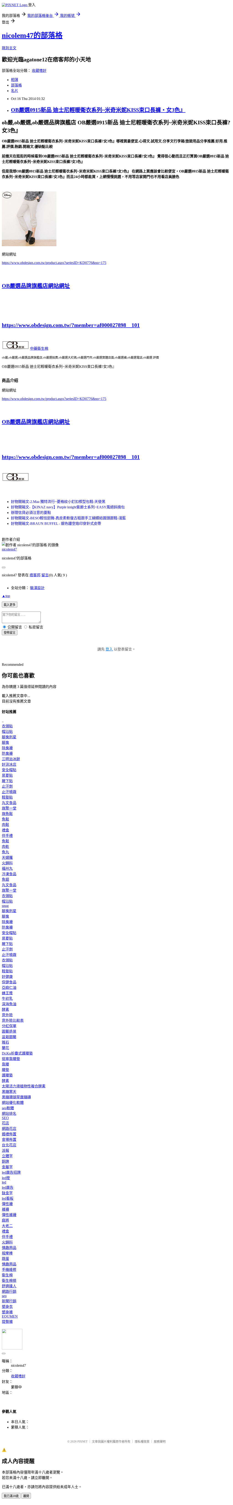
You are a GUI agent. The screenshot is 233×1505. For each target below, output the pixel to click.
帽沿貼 (7, 732)
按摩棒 (7, 1253)
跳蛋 (5, 1259)
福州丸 (7, 868)
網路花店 (9, 1129)
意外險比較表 (13, 1020)
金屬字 (7, 1167)
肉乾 (5, 847)
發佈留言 (9, 632)
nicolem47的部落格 (32, 35)
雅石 (5, 1042)
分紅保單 (9, 1026)
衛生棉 (7, 1275)
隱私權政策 (142, 1441)
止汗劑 (7, 786)
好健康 (7, 977)
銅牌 (5, 1161)
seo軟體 (8, 1108)
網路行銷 (9, 1291)
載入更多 (9, 604)
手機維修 (9, 1270)
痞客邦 (35, 575)
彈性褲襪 (9, 1215)
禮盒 (5, 830)
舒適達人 (9, 1286)
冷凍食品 (9, 874)
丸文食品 (9, 803)
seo (4, 1296)
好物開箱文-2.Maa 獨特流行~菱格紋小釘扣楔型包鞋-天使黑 (58, 502)
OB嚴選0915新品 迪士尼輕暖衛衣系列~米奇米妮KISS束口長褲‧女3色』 (98, 110)
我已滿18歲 (11, 1496)
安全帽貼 (9, 770)
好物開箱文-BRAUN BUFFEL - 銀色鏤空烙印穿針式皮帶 (56, 523)
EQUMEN (10, 1316)
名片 (14, 91)
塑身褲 (7, 1312)
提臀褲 (7, 1322)
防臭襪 (7, 753)
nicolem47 (9, 549)
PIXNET (82, 1441)
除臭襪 (7, 748)
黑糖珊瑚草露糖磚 (16, 1097)
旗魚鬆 (7, 814)
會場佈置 (9, 1140)
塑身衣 (7, 1307)
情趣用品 (9, 1248)
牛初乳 (7, 999)
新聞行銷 (9, 1301)
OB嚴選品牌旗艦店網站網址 (36, 286)
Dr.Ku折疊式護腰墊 (17, 1053)
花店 (5, 1123)
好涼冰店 (9, 764)
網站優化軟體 (13, 1103)
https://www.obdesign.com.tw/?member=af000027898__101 (71, 325)
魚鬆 (5, 819)
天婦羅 (7, 858)
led (4, 1182)
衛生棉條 (9, 1281)
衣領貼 (7, 726)
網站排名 (9, 1114)
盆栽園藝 (9, 1037)
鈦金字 (7, 1193)
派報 (5, 1150)
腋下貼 (7, 781)
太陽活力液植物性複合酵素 (24, 1086)
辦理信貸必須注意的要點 (31, 513)
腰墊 (5, 1070)
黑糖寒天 (9, 1092)
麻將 (5, 1220)
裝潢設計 (37, 588)
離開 (26, 1496)
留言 (45, 575)
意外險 (7, 1015)
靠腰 (5, 1064)
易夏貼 (7, 775)
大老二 (7, 1226)
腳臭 (5, 743)
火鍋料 (7, 863)
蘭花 (5, 1048)
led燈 (6, 1178)
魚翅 (5, 879)
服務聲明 (160, 1441)
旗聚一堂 (9, 808)
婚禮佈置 (9, 1134)
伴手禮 (7, 836)
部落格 (16, 85)
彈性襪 (7, 1204)
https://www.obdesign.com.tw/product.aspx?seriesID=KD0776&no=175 (54, 263)
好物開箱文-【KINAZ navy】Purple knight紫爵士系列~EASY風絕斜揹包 (68, 507)
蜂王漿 (7, 993)
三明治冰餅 (11, 759)
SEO (5, 1118)
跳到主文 (9, 48)
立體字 (7, 1156)
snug (5, 906)
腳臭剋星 (9, 737)
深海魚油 (9, 1004)
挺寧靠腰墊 (11, 1059)
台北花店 (9, 1145)
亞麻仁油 (9, 988)
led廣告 (7, 1187)
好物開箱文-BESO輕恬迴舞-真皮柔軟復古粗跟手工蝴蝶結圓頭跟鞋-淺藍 (68, 518)
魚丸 (5, 852)
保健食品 (9, 982)
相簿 (14, 80)
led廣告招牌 (11, 1172)
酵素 (5, 1009)
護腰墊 (7, 1075)
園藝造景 (9, 1031)
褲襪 (5, 1209)
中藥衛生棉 (39, 348)
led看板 (7, 1198)
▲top (6, 596)
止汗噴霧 (9, 792)
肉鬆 (5, 825)
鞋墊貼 (7, 797)
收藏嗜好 (39, 71)
